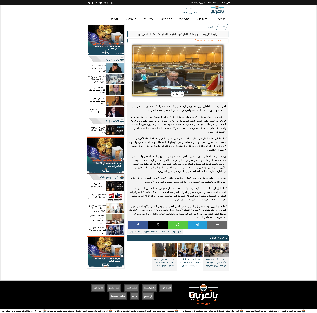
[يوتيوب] (101, 3)
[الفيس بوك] (93, 3)
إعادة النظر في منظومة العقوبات (156, 231)
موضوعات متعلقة (218, 238)
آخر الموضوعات (109, 177)
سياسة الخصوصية (118, 296)
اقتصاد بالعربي (166, 18)
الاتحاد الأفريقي (135, 231)
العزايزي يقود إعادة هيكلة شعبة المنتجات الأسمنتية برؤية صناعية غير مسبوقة (77, 311)
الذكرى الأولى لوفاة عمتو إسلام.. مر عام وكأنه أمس (21, 311)
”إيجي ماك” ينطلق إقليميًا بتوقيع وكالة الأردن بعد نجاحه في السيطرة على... (209, 311)
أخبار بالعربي (202, 18)
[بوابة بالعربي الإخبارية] (217, 11)
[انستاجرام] (104, 3)
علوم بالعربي (131, 18)
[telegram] (197, 225)
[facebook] (138, 225)
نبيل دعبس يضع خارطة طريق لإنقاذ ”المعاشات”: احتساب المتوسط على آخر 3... (143, 311)
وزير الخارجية (176, 231)
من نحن (134, 296)
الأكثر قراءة (112, 121)
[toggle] (95, 18)
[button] (89, 40)
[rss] (112, 3)
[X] (158, 225)
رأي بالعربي (113, 18)
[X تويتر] (97, 3)
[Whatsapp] (108, 3)
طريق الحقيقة (184, 18)
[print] (217, 225)
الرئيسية (221, 18)
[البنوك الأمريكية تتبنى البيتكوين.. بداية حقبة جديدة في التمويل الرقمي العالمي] (105, 54)
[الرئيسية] (89, 3)
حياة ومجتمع (149, 18)
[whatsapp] (178, 225)
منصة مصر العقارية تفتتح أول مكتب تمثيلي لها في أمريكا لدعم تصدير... (273, 311)
